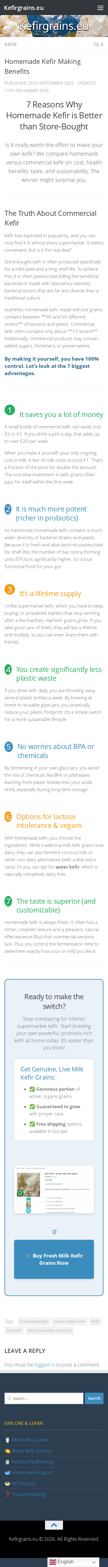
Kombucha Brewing (32, 1461)
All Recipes (23, 1483)
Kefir (10, 44)
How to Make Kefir (70, 1321)
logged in (44, 1364)
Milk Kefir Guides (30, 1440)
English (65, 1561)
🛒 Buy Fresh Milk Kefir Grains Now (54, 1259)
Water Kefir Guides (32, 1450)
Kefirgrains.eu (24, 7)
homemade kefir (34, 1321)
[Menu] (100, 7)
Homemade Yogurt (32, 1472)
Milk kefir (14, 1330)
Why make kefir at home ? (50, 1330)
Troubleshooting (29, 1494)
